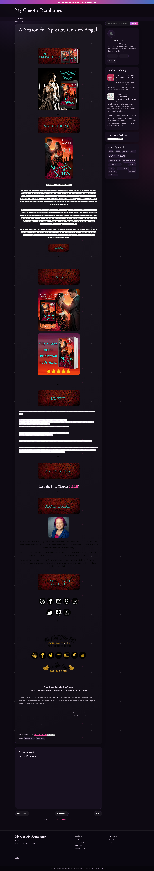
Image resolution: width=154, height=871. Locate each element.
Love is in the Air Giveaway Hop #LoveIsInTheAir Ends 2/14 (126, 77)
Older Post (61, 813)
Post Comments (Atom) (64, 819)
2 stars (111, 151)
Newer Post (22, 813)
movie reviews (113, 175)
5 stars (133, 151)
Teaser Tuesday (123, 168)
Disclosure (112, 839)
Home (20, 18)
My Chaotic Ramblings (38, 10)
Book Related (29, 738)
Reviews (132, 165)
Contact (112, 61)
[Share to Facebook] (54, 735)
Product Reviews (114, 164)
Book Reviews (114, 161)
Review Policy (80, 848)
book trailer (132, 171)
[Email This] (48, 735)
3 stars (118, 151)
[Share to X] (52, 735)
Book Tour (40, 738)
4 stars (125, 151)
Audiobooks (79, 845)
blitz (134, 168)
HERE (73, 486)
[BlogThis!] (50, 735)
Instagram (113, 56)
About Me (123, 56)
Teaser (111, 168)
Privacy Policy (113, 842)
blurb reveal (112, 171)
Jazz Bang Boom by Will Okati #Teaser (121, 116)
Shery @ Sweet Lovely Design (94, 868)
